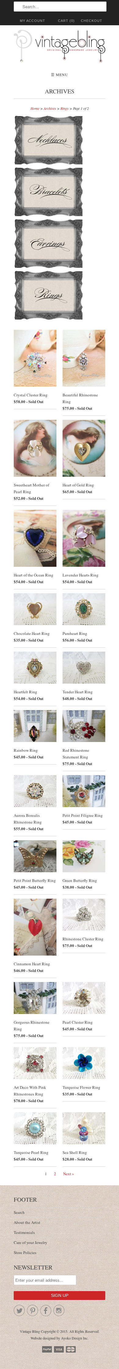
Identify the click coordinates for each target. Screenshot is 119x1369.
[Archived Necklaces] (50, 163)
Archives (59, 91)
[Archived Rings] (48, 319)
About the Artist (27, 1222)
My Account (32, 21)
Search (19, 1212)
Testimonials (24, 1232)
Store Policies (25, 1252)
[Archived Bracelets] (50, 215)
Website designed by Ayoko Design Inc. (59, 1338)
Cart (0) (66, 21)
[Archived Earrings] (50, 267)
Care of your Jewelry (30, 1242)
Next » (68, 1173)
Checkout (91, 21)
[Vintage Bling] (59, 47)
